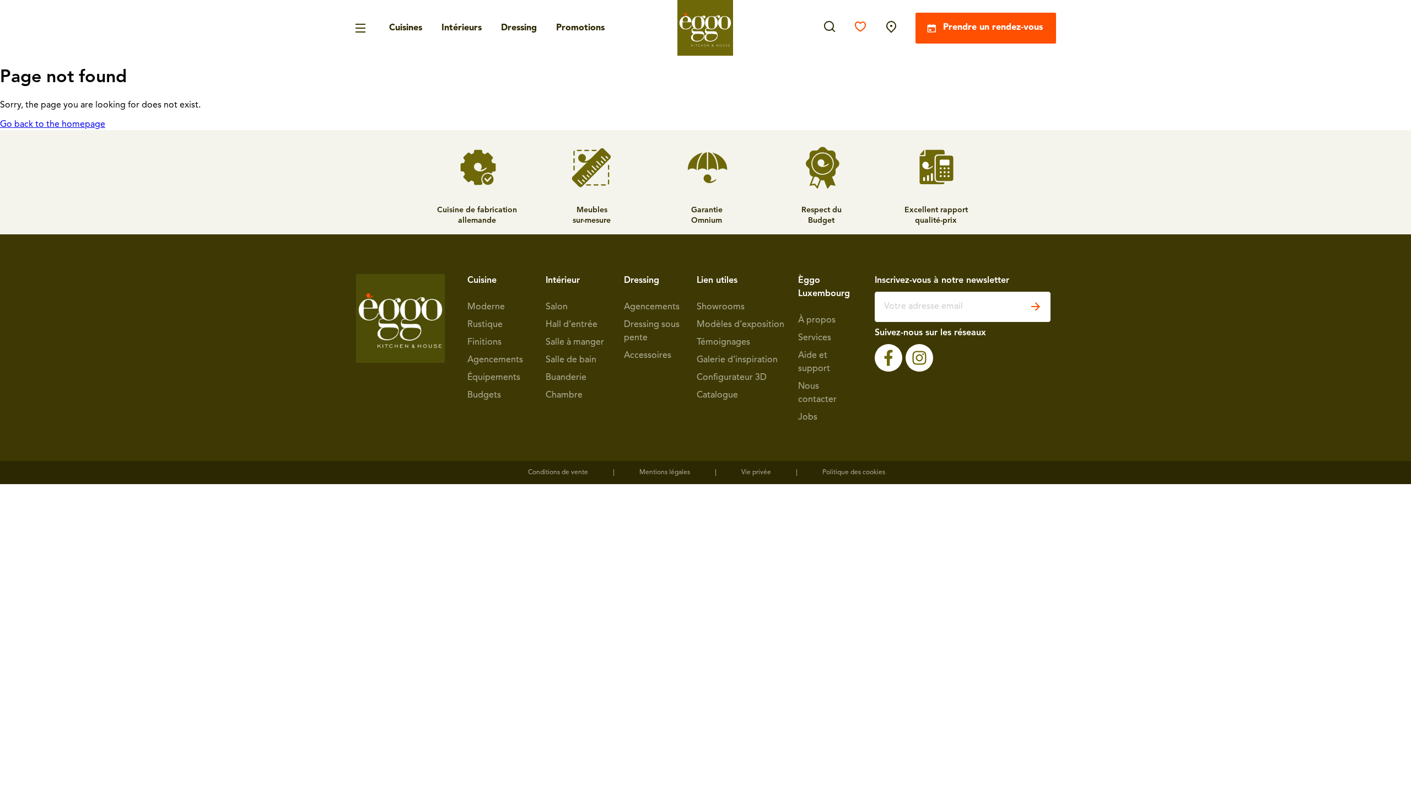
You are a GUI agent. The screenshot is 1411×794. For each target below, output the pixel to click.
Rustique (485, 324)
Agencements (495, 360)
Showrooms (721, 307)
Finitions (484, 342)
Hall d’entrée (571, 324)
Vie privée (756, 472)
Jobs (807, 417)
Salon (557, 307)
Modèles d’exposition (740, 324)
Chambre (564, 395)
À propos (817, 320)
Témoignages (723, 342)
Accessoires (647, 355)
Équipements (493, 377)
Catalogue (717, 395)
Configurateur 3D (732, 377)
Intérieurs (461, 28)
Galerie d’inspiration (737, 360)
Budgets (484, 395)
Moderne (486, 307)
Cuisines (405, 28)
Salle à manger (575, 342)
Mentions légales (664, 472)
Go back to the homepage (52, 124)
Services (814, 338)
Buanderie (566, 377)
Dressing (519, 28)
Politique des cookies (853, 472)
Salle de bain (571, 360)
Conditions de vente (558, 472)
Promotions (580, 28)
